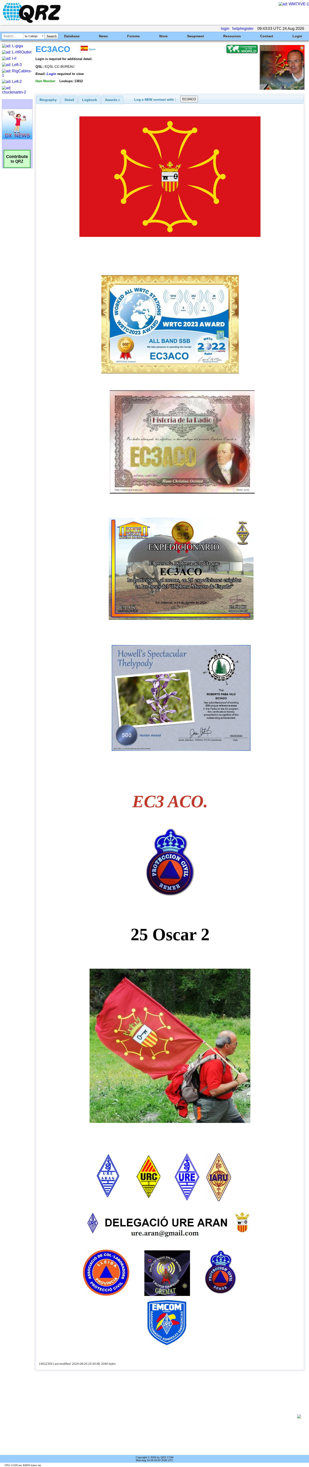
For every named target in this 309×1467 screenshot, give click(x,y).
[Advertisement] (167, 1416)
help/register (242, 29)
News (103, 36)
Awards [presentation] (112, 100)
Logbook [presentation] (89, 100)
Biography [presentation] (48, 100)
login (225, 29)
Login (297, 36)
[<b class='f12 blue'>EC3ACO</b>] (282, 89)
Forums (133, 36)
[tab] (48, 100)
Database (72, 36)
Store (163, 36)
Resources (232, 36)
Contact (266, 36)
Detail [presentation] (69, 100)
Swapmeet (195, 36)
